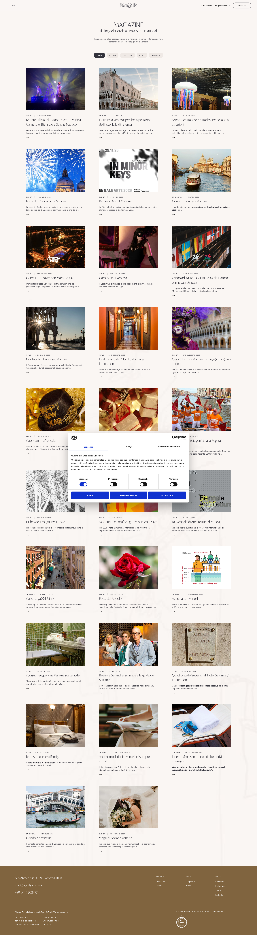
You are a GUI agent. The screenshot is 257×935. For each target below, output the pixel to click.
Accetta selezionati (128, 495)
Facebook (219, 881)
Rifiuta (90, 495)
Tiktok (218, 890)
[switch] (113, 484)
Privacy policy (50, 917)
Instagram (219, 886)
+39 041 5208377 (206, 5)
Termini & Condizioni (25, 921)
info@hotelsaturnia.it (222, 5)
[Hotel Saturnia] (128, 5)
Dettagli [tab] (128, 446)
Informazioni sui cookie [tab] (169, 446)
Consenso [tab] (88, 447)
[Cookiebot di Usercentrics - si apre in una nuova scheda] (174, 438)
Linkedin (219, 894)
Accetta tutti (167, 495)
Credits (47, 924)
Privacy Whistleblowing (27, 924)
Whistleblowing (51, 921)
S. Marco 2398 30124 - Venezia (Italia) (39, 878)
